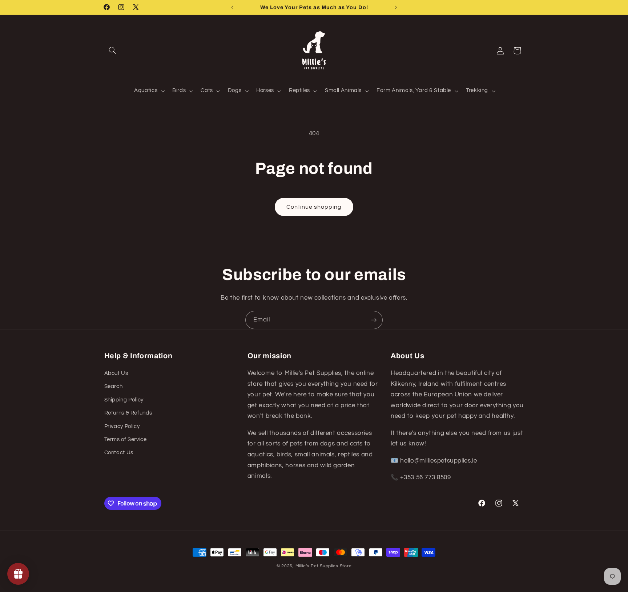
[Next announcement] (396, 7)
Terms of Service (125, 439)
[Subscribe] (374, 320)
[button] (112, 50)
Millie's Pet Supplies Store (323, 566)
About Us (116, 373)
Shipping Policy (124, 400)
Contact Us (118, 452)
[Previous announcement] (232, 7)
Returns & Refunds (128, 413)
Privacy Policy (122, 426)
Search (113, 386)
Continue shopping (314, 207)
